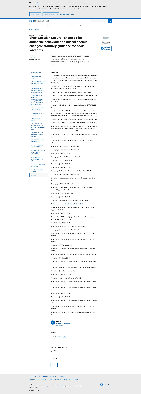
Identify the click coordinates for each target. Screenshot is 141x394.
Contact (44, 379)
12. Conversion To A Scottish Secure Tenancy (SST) (37, 159)
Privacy (76, 379)
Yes (54, 351)
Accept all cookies (35, 14)
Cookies (50, 379)
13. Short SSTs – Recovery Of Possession (38, 165)
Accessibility (32, 379)
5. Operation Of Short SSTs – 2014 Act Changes (38, 108)
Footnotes (33, 175)
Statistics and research (60, 25)
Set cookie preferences (67, 14)
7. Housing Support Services (36, 119)
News (42, 25)
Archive (38, 379)
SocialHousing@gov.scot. (63, 337)
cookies (36, 3)
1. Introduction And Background (36, 77)
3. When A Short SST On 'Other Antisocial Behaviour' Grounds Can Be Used (38, 90)
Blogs (79, 25)
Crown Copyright (57, 379)
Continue (54, 365)
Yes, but (55, 359)
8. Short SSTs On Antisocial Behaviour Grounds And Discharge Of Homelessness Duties (38, 126)
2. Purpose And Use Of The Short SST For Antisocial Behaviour (38, 83)
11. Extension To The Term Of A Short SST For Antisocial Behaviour (38, 152)
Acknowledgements (36, 72)
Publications (49, 25)
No (54, 355)
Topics (36, 25)
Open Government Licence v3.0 (54, 386)
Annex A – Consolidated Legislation (37, 170)
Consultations (72, 25)
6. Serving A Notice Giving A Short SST (38, 114)
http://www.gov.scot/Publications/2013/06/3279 (68, 204)
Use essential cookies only (51, 14)
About (30, 25)
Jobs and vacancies (67, 379)
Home (30, 29)
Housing (34, 57)
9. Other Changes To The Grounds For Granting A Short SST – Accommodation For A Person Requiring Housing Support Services (37, 137)
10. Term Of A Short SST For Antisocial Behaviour (37, 146)
